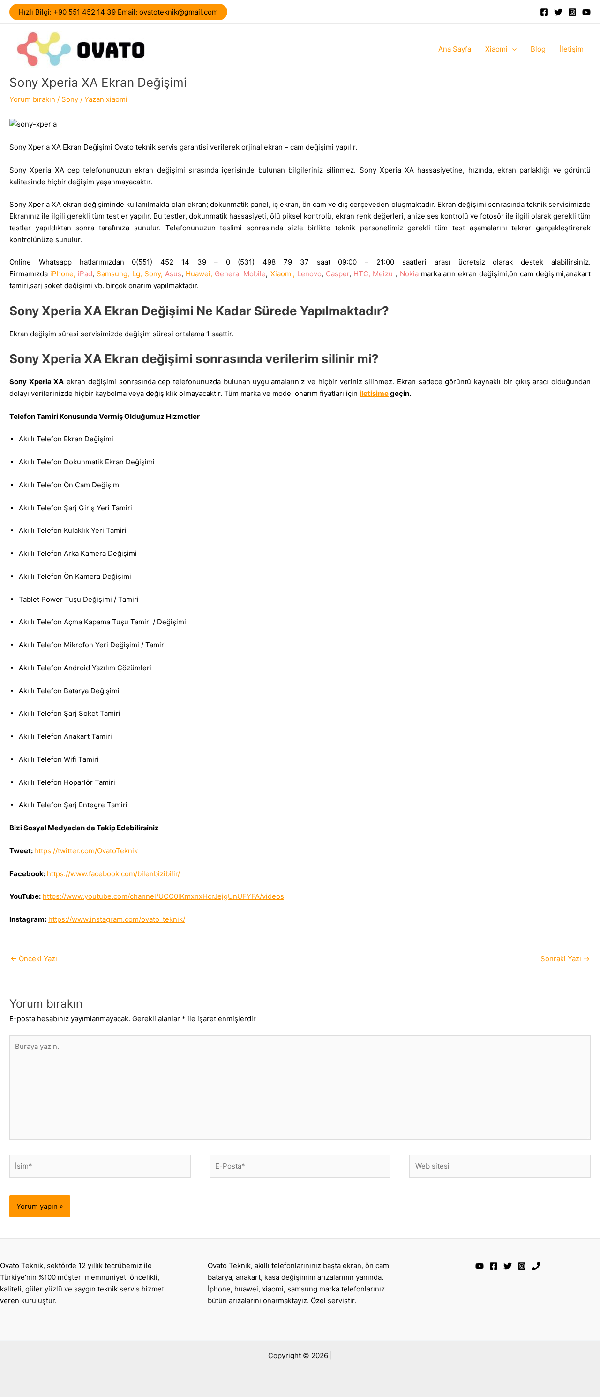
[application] (512, 49)
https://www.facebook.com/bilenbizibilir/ (113, 873)
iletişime (374, 393)
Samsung (112, 273)
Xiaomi (496, 49)
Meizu (384, 273)
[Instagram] (572, 12)
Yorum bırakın (32, 99)
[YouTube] (586, 12)
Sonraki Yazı (565, 958)
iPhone (62, 273)
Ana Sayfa (454, 49)
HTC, (363, 273)
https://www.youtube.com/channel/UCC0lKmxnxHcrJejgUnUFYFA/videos (163, 896)
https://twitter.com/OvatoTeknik (86, 850)
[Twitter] (558, 12)
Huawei (198, 273)
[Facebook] (544, 12)
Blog (538, 49)
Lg (136, 273)
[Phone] (536, 1266)
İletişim (572, 49)
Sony (69, 99)
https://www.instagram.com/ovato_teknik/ (116, 919)
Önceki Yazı (33, 958)
